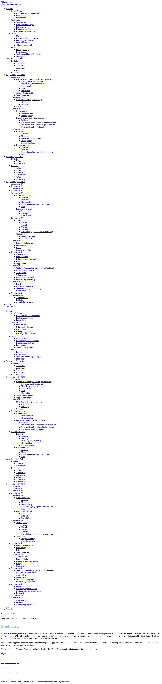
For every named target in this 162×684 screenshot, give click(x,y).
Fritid (13, 47)
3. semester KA (17, 266)
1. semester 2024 (18, 77)
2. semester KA (17, 252)
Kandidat (14, 72)
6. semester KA (17, 295)
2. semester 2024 (18, 97)
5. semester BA (17, 193)
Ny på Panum (16, 11)
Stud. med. (15, 20)
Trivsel (14, 34)
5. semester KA (17, 293)
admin (12, 619)
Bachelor (14, 61)
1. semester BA (17, 184)
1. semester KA (17, 241)
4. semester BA (17, 191)
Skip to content (7, 2)
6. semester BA (17, 218)
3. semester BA (17, 188)
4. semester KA (17, 282)
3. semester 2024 (18, 109)
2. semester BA (17, 186)
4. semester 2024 (18, 129)
